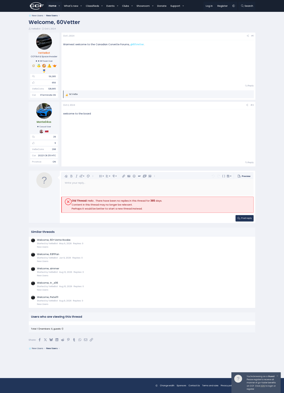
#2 (252, 105)
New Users (42, 246)
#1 (252, 35)
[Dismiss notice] (277, 376)
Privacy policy (228, 385)
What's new (71, 6)
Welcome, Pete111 (47, 297)
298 (54, 149)
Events (110, 6)
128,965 (52, 88)
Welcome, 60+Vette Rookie (54, 240)
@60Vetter (137, 44)
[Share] (248, 36)
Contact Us (194, 385)
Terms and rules (210, 385)
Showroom (143, 6)
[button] (59, 6)
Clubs (125, 6)
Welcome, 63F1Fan (48, 254)
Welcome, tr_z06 (47, 282)
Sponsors (181, 385)
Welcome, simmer (48, 268)
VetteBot (35, 28)
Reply (251, 85)
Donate (161, 6)
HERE (262, 385)
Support (175, 6)
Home (52, 6)
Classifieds (92, 6)
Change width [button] (167, 385)
